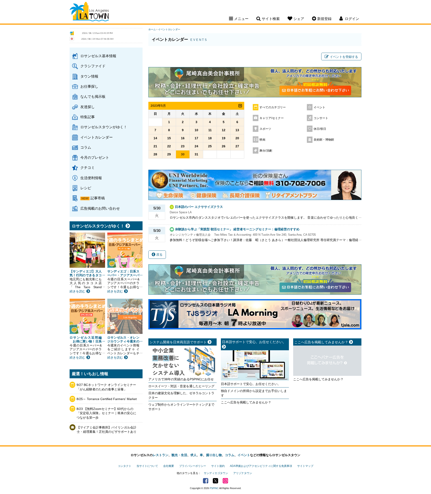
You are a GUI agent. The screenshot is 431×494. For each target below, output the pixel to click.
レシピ (85, 188)
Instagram (225, 480)
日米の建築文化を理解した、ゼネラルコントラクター (181, 395)
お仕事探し (89, 86)
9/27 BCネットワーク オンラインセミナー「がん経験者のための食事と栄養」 (106, 387)
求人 (193, 455)
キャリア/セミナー (271, 118)
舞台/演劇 (265, 150)
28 (155, 154)
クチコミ (87, 167)
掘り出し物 (214, 455)
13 (237, 130)
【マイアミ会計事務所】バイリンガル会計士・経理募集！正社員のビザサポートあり (106, 430)
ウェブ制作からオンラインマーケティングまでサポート (181, 407)
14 (155, 138)
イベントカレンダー (96, 137)
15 (169, 138)
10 (196, 130)
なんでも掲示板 (93, 96)
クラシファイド (93, 66)
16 (183, 138)
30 (183, 154)
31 (196, 154)
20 (237, 138)
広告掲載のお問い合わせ (100, 208)
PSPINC (214, 488)
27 (237, 146)
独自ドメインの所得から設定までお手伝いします (254, 393)
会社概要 (168, 466)
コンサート (321, 118)
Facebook (205, 480)
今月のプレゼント (94, 157)
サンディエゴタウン (216, 473)
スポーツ (265, 129)
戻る (159, 254)
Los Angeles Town (89, 12)
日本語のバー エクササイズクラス (199, 207)
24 (196, 146)
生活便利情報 (91, 178)
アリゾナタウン (242, 473)
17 (196, 138)
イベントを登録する (344, 57)
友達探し (87, 107)
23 (183, 146)
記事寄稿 (97, 198)
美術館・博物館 (324, 139)
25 (210, 146)
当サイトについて (147, 466)
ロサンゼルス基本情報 (98, 56)
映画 (262, 139)
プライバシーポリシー (192, 466)
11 (210, 130)
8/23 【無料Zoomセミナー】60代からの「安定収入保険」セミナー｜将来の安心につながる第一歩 (106, 413)
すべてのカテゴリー (272, 107)
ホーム (152, 29)
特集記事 (87, 117)
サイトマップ (305, 466)
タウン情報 (89, 76)
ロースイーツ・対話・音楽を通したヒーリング (181, 386)
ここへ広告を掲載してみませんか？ (246, 402)
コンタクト (124, 466)
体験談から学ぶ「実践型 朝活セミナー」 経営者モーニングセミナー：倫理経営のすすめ (237, 229)
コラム (85, 147)
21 (155, 146)
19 (223, 138)
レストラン (160, 455)
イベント (319, 107)
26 (223, 146)
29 (169, 154)
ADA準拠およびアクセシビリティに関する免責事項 (261, 466)
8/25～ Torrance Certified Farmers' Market (107, 399)
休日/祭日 (320, 129)
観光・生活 (179, 455)
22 (169, 146)
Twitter (215, 480)
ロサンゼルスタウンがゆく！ (103, 127)
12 (223, 130)
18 (210, 138)
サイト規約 (218, 466)
